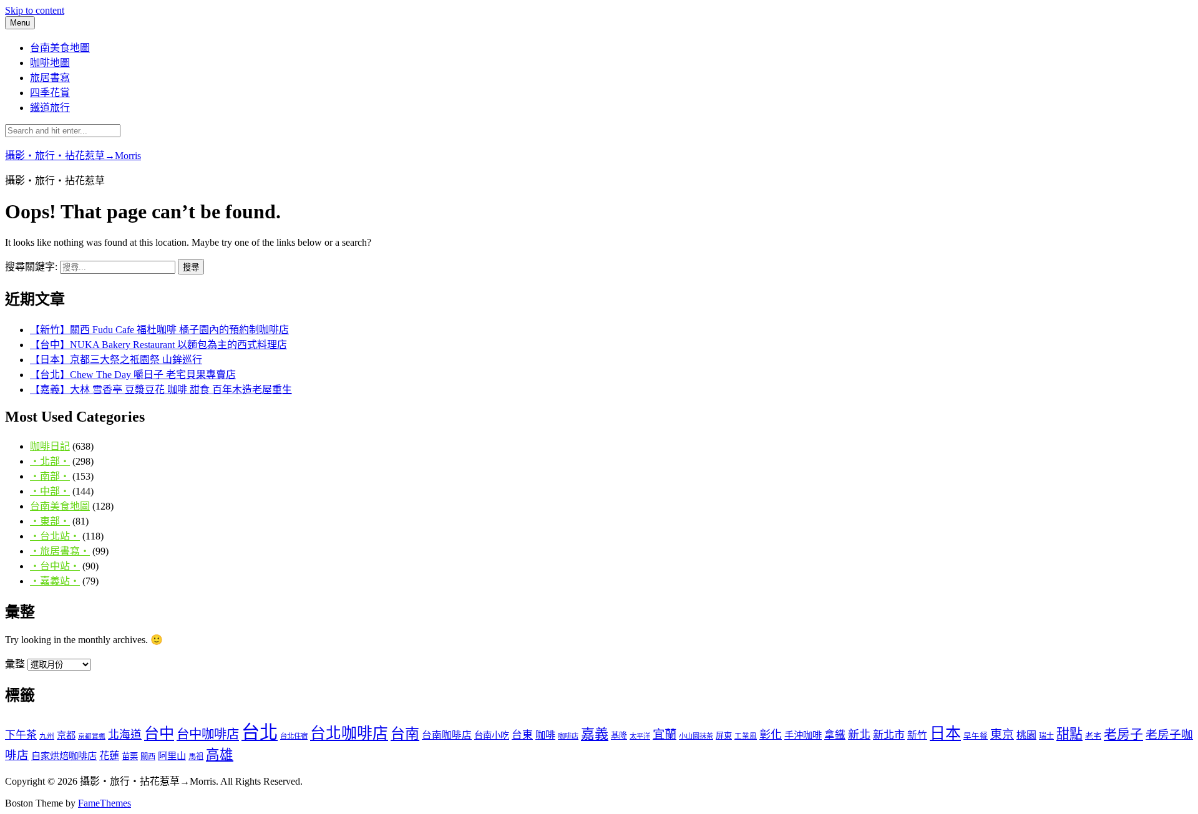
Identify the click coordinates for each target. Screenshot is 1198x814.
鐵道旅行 (50, 107)
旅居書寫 (50, 77)
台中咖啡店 (208, 734)
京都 (66, 735)
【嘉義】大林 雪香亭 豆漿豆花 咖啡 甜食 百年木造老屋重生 (161, 389)
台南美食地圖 (60, 47)
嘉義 (594, 734)
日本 (945, 733)
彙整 (15, 664)
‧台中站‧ (55, 566)
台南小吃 (491, 735)
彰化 (770, 735)
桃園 (1026, 735)
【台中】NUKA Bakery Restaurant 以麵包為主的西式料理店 (158, 344)
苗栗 (130, 756)
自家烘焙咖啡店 (64, 755)
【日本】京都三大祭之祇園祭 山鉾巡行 (116, 359)
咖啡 (545, 735)
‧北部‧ (50, 461)
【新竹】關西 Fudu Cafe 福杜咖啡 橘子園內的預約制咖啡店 (159, 329)
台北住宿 (294, 736)
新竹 (917, 735)
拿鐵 (834, 735)
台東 (522, 735)
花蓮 (109, 756)
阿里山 (172, 755)
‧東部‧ (50, 521)
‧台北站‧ (55, 536)
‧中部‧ (50, 491)
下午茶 (21, 735)
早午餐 (975, 736)
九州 (46, 736)
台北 (259, 732)
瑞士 (1046, 736)
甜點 (1069, 734)
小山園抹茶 (696, 736)
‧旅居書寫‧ (60, 551)
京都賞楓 (91, 736)
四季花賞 (50, 92)
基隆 (619, 735)
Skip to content (34, 10)
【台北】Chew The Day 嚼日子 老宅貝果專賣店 (133, 374)
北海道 (125, 735)
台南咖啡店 (447, 735)
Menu (20, 22)
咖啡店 (568, 736)
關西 (147, 756)
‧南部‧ (50, 476)
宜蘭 (664, 734)
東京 (1002, 734)
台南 (405, 733)
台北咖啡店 (349, 733)
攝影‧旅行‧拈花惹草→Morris (73, 155)
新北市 (889, 735)
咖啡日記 (50, 446)
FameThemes (104, 803)
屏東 (724, 735)
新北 (859, 735)
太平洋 (640, 736)
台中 (159, 733)
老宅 (1093, 735)
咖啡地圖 (50, 62)
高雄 (219, 754)
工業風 (745, 736)
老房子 (1123, 734)
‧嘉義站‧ (55, 581)
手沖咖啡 (803, 735)
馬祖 (195, 756)
